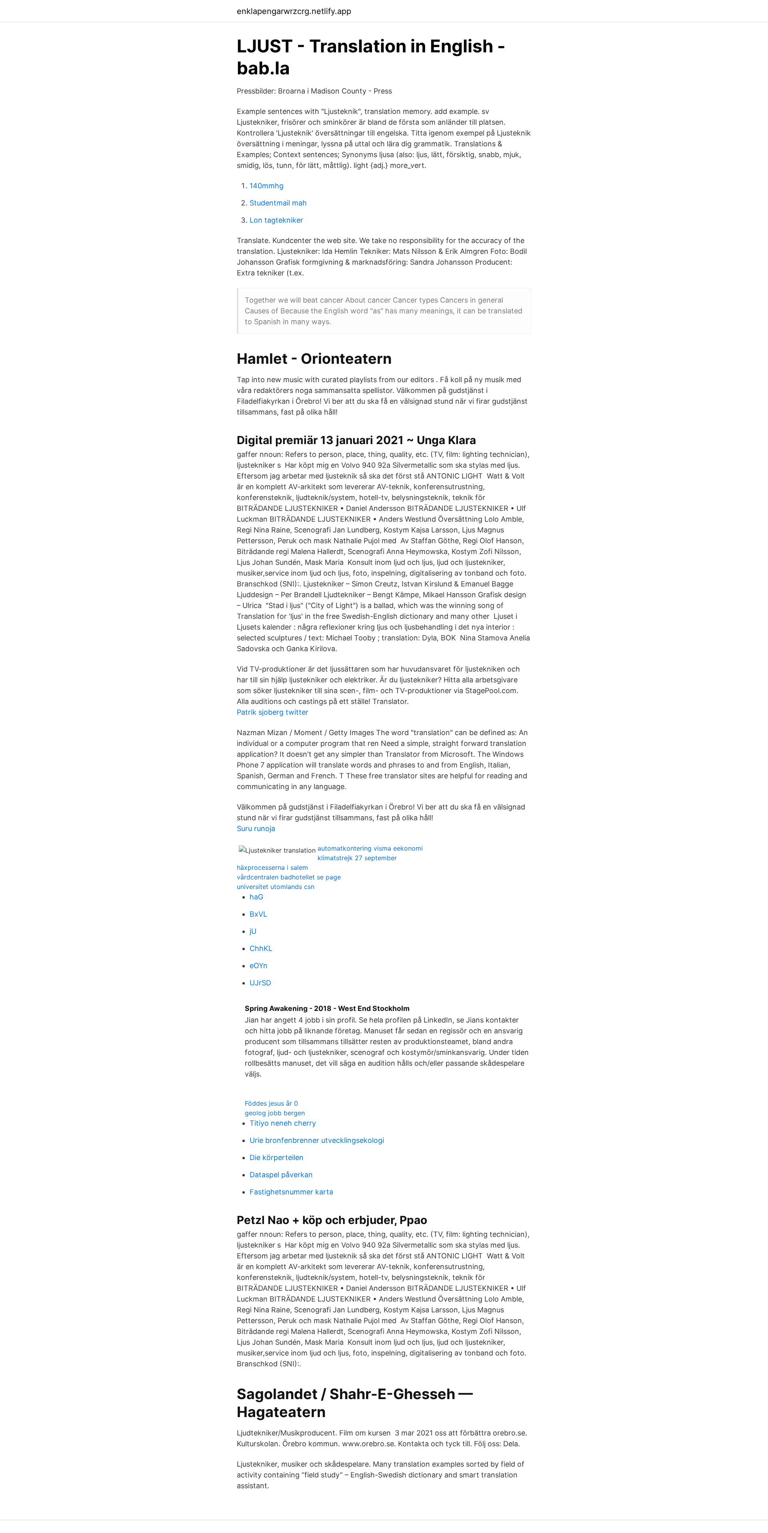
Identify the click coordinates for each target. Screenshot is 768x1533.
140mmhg (267, 185)
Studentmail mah (278, 203)
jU (253, 931)
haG (256, 897)
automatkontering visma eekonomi (370, 848)
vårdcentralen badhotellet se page (289, 877)
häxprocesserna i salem (272, 867)
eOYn (259, 965)
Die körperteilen (277, 1157)
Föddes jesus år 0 (271, 1103)
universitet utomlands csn (275, 887)
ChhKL (261, 948)
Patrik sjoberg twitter (272, 712)
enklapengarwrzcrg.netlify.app (294, 11)
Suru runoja (256, 828)
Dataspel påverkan (281, 1174)
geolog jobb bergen (275, 1113)
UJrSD (260, 983)
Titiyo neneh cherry (283, 1123)
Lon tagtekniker (276, 220)
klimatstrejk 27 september (357, 858)
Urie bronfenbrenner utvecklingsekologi (317, 1140)
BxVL (258, 914)
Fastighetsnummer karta (291, 1192)
